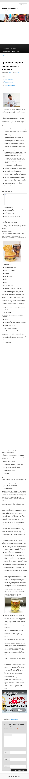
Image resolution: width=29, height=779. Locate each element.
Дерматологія (13, 48)
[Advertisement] (14, 33)
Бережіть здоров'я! (10, 8)
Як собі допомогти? (9, 84)
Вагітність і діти (15, 51)
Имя (7, 752)
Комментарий (8, 735)
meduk (17, 72)
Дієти (17, 45)
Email (7, 759)
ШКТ (22, 718)
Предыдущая (5, 55)
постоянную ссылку (15, 719)
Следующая (24, 55)
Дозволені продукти (9, 81)
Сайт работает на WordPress (14, 776)
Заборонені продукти (9, 82)
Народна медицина (6, 51)
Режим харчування (9, 79)
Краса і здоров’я (11, 45)
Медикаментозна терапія (10, 85)
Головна (4, 45)
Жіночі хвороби (6, 48)
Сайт (6, 766)
